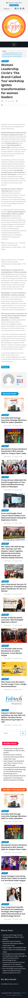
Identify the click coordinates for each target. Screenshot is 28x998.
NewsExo (10, 995)
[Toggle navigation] (14, 44)
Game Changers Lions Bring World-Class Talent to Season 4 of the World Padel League (14, 763)
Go (23, 733)
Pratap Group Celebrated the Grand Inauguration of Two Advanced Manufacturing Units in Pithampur (13, 483)
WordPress (23, 993)
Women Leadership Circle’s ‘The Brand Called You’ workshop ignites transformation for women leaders (12, 54)
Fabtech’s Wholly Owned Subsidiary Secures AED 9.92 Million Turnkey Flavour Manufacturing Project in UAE (13, 717)
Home (4, 51)
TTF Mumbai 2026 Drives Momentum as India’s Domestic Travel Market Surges (11, 651)
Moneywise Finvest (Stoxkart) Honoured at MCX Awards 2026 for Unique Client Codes (14, 451)
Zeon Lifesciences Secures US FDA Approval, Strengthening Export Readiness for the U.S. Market (13, 587)
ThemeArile (18, 995)
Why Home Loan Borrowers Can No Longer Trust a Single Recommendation (13, 684)
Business (6, 367)
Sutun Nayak (7, 425)
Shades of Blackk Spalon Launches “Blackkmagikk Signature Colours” (12, 619)
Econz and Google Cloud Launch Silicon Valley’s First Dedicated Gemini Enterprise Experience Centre (13, 516)
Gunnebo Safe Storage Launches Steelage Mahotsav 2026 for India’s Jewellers (14, 420)
